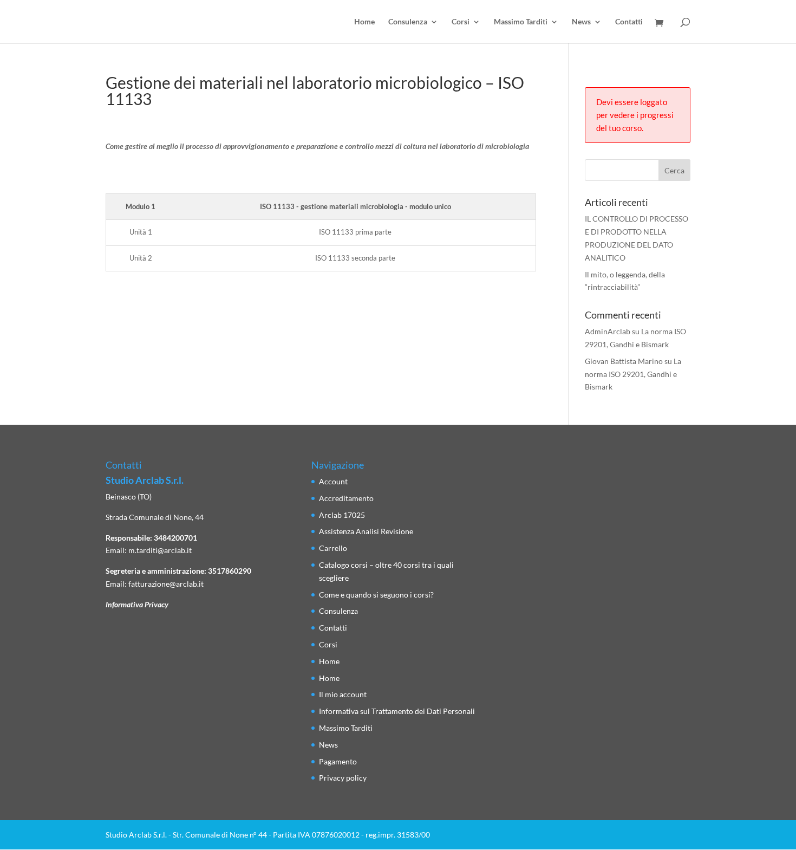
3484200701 (175, 537)
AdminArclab (607, 331)
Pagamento (338, 761)
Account (333, 481)
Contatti (629, 22)
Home (364, 22)
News (581, 22)
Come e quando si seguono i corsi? (376, 594)
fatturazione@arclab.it (166, 583)
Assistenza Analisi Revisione (366, 531)
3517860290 (229, 570)
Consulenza (407, 22)
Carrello (333, 548)
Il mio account (343, 694)
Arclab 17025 (342, 515)
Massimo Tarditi (520, 22)
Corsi (460, 22)
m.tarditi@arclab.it (160, 550)
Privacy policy (343, 777)
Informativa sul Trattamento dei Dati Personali (397, 711)
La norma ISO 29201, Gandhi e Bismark (633, 374)
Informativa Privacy (137, 604)
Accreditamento (346, 498)
